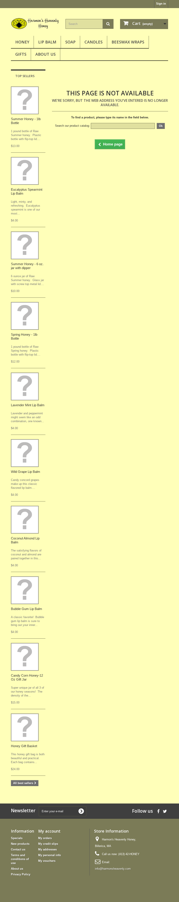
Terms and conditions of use (20, 859)
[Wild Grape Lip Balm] (25, 453)
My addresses (47, 849)
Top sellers (24, 76)
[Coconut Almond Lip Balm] (25, 520)
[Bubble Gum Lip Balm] (25, 590)
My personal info (49, 855)
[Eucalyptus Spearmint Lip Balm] (25, 171)
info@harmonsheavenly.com (113, 868)
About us (45, 54)
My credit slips (48, 843)
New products (20, 843)
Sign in (161, 3)
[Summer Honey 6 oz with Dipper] (25, 245)
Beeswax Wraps (128, 42)
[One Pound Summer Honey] (25, 100)
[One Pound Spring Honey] (25, 316)
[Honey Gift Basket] (25, 727)
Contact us (18, 849)
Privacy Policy (20, 874)
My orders (45, 838)
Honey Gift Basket (24, 746)
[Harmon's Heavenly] (35, 23)
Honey (22, 42)
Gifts (20, 54)
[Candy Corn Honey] (25, 657)
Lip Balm (47, 42)
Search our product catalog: (72, 125)
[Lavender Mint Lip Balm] (25, 386)
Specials (16, 838)
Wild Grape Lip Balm (25, 471)
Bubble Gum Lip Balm (26, 609)
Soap (70, 42)
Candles (93, 42)
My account (49, 831)
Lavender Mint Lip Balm (28, 405)
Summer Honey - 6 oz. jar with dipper (27, 266)
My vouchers (46, 860)
